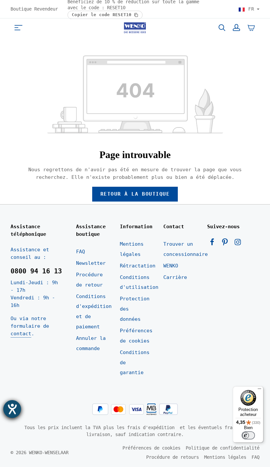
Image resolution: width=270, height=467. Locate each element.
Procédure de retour (89, 280)
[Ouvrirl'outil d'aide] (12, 409)
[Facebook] (213, 244)
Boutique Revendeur (34, 9)
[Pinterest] (226, 244)
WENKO (170, 266)
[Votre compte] (236, 27)
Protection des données (134, 309)
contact (21, 334)
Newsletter (91, 263)
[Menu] (18, 27)
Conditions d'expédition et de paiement (94, 311)
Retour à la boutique (135, 194)
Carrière (175, 277)
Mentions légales (132, 249)
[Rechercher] (222, 27)
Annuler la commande (91, 343)
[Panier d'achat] (251, 27)
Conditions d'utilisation (139, 282)
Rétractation (137, 266)
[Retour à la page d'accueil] (135, 27)
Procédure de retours (172, 457)
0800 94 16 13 (36, 271)
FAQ (80, 252)
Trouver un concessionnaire (185, 249)
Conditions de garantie (134, 362)
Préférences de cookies (136, 336)
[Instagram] (237, 244)
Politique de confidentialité (222, 448)
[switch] (248, 435)
